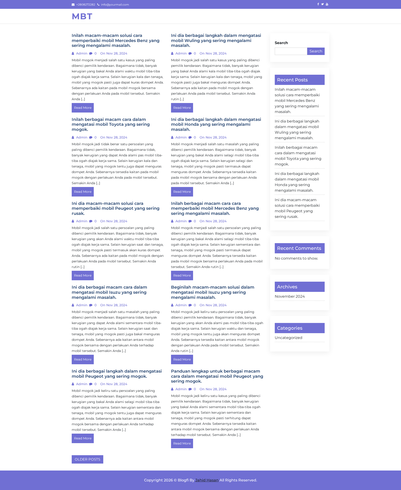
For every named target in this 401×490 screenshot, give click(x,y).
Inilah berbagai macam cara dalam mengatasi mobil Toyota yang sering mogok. (298, 155)
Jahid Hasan (207, 480)
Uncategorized (288, 337)
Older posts (87, 459)
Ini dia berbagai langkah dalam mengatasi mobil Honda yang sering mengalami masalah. (297, 182)
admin (81, 53)
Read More (82, 108)
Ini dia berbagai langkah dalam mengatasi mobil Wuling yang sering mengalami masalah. (297, 129)
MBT (82, 16)
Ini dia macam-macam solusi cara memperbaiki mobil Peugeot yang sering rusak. (297, 208)
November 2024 (290, 296)
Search (281, 43)
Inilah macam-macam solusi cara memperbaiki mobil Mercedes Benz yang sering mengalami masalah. (297, 100)
